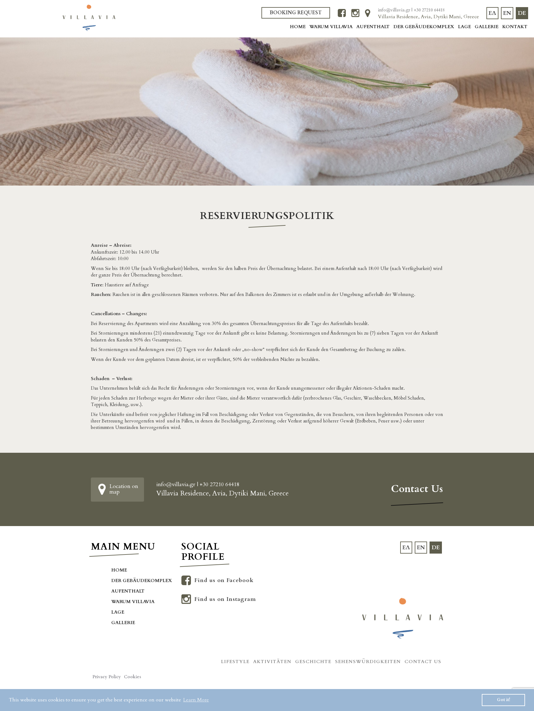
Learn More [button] (196, 699)
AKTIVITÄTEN (272, 661)
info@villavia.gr (394, 10)
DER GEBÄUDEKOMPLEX (423, 27)
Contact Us (423, 661)
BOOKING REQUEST (296, 12)
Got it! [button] (503, 700)
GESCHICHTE (313, 661)
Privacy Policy (106, 677)
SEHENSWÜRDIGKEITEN (368, 661)
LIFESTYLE (235, 661)
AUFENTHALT (373, 27)
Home (298, 27)
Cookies (132, 677)
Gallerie (486, 27)
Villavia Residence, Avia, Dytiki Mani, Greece (428, 16)
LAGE (464, 27)
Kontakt (515, 27)
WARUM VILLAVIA (331, 27)
